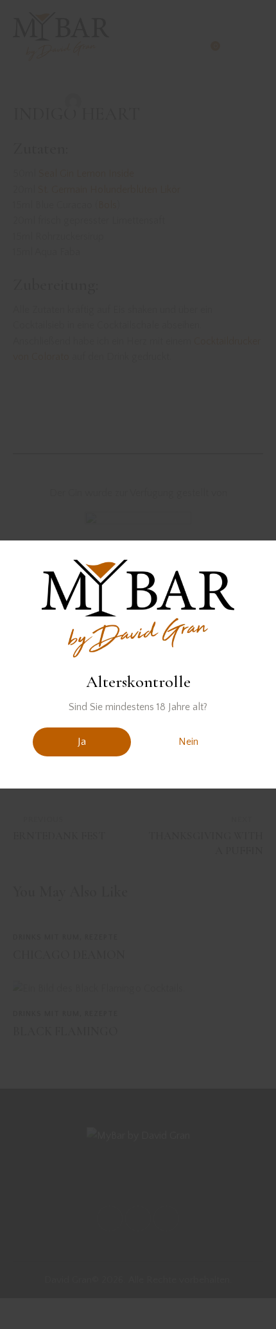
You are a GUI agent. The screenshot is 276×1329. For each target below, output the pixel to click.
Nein (188, 741)
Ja (82, 741)
